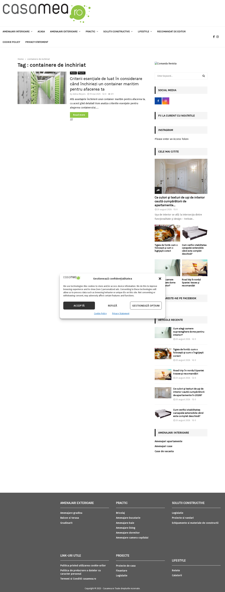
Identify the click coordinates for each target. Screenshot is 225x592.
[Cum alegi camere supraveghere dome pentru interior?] (167, 267)
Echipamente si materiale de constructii (195, 522)
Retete (176, 570)
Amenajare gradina (71, 512)
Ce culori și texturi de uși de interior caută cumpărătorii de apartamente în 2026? (188, 392)
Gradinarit (66, 522)
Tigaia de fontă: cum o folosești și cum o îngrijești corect (166, 248)
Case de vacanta (164, 451)
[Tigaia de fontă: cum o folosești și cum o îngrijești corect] (167, 233)
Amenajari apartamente (168, 441)
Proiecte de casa (126, 565)
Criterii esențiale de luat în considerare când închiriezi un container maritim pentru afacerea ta (106, 84)
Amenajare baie (125, 522)
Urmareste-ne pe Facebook (177, 298)
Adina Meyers (79, 94)
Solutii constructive (116, 31)
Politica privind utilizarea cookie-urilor (83, 565)
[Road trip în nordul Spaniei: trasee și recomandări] (194, 267)
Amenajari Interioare (16, 31)
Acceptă (79, 305)
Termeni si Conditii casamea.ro (78, 578)
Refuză (112, 305)
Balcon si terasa (69, 517)
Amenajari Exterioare (64, 31)
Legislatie (121, 575)
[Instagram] (218, 37)
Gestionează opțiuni (146, 305)
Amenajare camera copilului (132, 537)
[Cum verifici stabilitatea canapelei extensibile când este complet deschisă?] (194, 233)
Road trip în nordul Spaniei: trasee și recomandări (191, 282)
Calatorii (177, 575)
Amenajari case (163, 446)
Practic (90, 31)
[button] (160, 278)
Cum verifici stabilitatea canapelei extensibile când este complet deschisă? (194, 249)
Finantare (121, 570)
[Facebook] (214, 37)
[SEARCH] (203, 75)
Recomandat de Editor (171, 31)
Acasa (41, 31)
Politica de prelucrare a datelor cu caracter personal (80, 572)
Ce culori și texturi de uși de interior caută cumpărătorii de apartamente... (180, 201)
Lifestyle (143, 31)
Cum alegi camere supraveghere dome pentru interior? (188, 331)
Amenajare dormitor (128, 532)
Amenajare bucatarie (128, 517)
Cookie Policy (100, 313)
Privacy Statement (120, 313)
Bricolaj (120, 512)
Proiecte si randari (183, 517)
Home (73, 73)
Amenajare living (125, 527)
